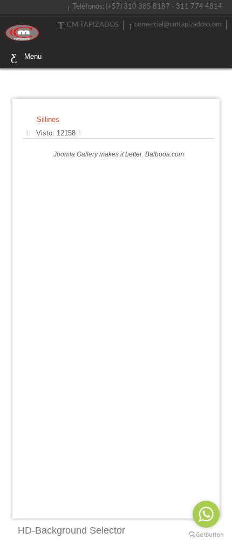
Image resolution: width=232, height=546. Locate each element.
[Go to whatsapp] (206, 514)
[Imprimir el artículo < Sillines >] (82, 133)
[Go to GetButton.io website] (206, 534)
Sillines (48, 119)
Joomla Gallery (75, 154)
